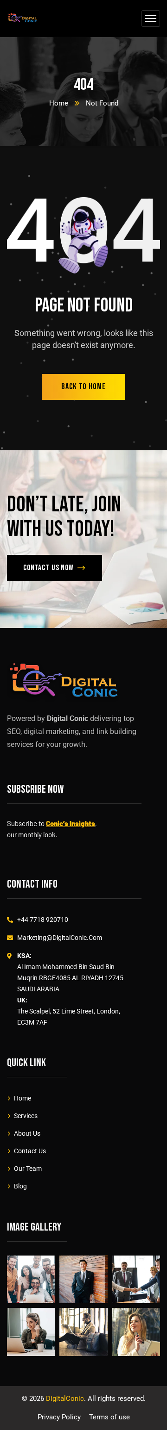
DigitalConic (65, 1398)
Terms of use (109, 1417)
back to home (83, 387)
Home (58, 103)
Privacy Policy (59, 1417)
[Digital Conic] (22, 18)
